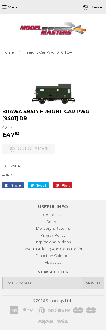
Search (53, 221)
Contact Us (53, 214)
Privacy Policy (53, 235)
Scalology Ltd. (59, 300)
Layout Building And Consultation (53, 248)
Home (8, 52)
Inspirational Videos (53, 242)
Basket (97, 7)
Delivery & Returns (53, 228)
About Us (53, 262)
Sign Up (93, 283)
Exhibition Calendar (53, 255)
